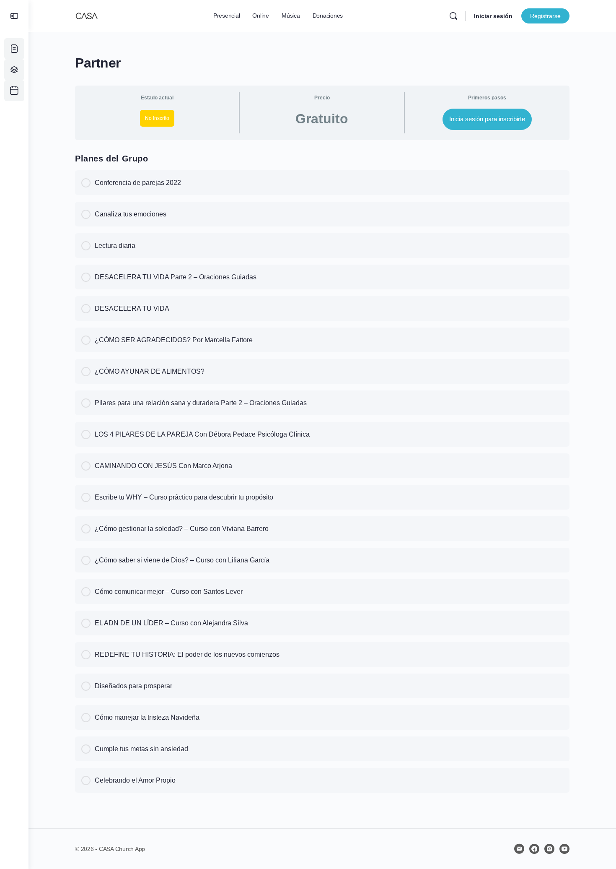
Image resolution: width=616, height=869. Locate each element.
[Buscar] (453, 16)
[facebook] (534, 849)
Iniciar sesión (493, 16)
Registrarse (545, 16)
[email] (519, 849)
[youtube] (564, 849)
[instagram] (549, 849)
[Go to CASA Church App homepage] (86, 15)
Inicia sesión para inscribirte (487, 118)
